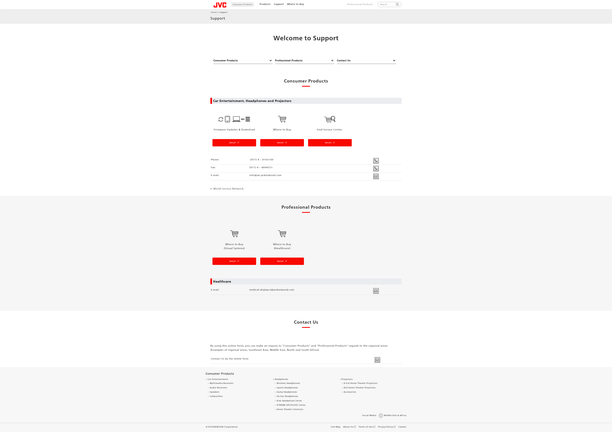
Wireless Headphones (288, 383)
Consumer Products (242, 4)
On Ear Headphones (287, 396)
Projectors (347, 379)
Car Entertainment (218, 379)
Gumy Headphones (287, 392)
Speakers (214, 392)
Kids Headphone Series (289, 401)
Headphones (281, 379)
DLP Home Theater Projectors (360, 387)
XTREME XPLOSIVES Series (291, 405)
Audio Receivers (218, 387)
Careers (402, 427)
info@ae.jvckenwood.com (265, 175)
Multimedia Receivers (221, 383)
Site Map (335, 427)
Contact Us (344, 60)
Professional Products (360, 4)
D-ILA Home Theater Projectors (361, 383)
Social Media (369, 415)
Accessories (350, 392)
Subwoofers (216, 396)
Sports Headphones (287, 387)
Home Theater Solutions (290, 409)
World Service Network (228, 188)
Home (214, 12)
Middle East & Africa (395, 415)
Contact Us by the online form (230, 358)
